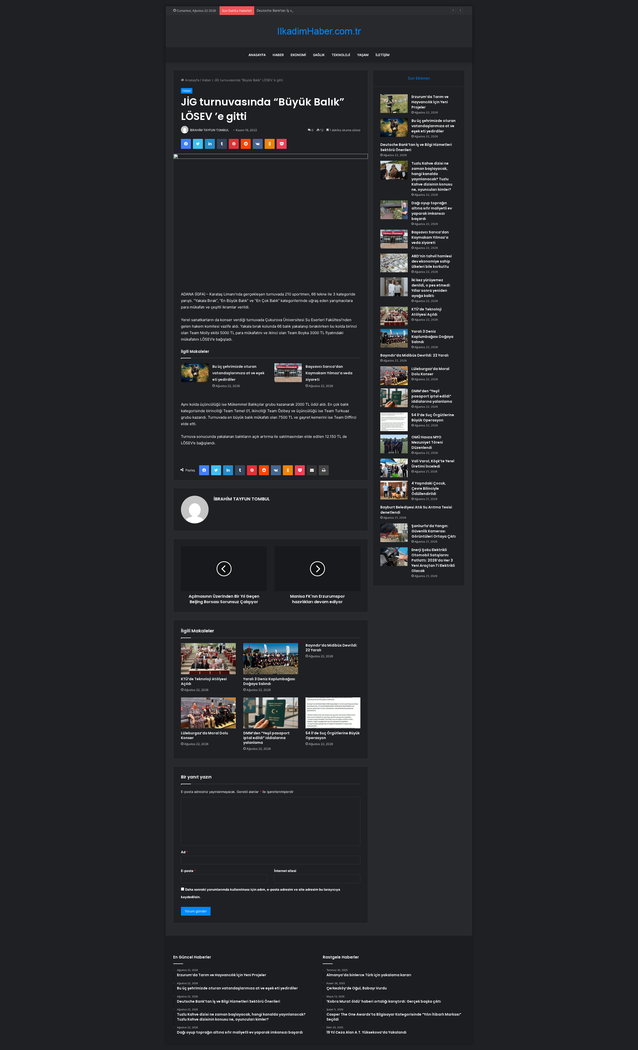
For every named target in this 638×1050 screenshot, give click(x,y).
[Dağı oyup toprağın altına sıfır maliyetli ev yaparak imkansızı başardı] (394, 209)
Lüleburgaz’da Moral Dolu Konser (204, 735)
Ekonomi (298, 55)
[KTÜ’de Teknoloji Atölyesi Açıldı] (208, 658)
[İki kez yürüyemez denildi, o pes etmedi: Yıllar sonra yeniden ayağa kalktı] (394, 287)
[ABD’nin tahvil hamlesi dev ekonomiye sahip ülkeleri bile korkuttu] (394, 263)
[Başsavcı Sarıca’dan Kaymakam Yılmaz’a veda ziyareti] (288, 372)
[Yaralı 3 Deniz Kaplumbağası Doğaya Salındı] (270, 658)
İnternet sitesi (285, 871)
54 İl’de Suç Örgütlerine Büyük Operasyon (333, 735)
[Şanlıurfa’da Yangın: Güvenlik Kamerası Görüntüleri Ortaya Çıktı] (394, 532)
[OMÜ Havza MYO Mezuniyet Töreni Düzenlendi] (394, 444)
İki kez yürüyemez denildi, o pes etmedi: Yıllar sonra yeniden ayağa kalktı (431, 288)
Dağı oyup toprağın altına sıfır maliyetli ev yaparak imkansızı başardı (431, 210)
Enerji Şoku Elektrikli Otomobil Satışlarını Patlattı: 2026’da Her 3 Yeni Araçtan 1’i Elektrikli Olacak (433, 560)
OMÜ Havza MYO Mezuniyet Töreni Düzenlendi (427, 442)
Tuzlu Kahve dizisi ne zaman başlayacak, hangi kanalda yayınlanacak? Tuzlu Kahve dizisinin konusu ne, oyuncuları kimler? (431, 176)
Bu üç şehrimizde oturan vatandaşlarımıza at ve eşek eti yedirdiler (238, 373)
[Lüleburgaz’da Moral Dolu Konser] (208, 712)
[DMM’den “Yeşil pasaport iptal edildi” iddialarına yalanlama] (270, 712)
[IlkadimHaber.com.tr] (319, 31)
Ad (184, 852)
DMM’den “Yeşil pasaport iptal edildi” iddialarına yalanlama (266, 738)
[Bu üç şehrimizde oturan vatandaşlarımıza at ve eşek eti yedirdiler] (195, 372)
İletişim (383, 55)
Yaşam (363, 55)
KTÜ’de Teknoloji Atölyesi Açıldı (204, 681)
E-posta (188, 871)
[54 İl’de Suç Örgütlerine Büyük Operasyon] (333, 712)
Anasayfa (257, 55)
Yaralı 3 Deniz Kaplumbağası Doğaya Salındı (269, 681)
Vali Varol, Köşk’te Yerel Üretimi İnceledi (432, 464)
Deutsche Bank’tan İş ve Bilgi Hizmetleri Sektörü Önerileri (301, 10)
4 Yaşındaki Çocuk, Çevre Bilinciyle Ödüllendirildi (428, 488)
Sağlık (319, 55)
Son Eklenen (419, 78)
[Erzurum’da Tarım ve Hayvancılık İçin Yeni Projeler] (394, 103)
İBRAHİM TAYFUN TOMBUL (209, 130)
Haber (278, 55)
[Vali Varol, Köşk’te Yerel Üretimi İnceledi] (394, 468)
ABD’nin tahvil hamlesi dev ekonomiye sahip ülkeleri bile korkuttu (431, 261)
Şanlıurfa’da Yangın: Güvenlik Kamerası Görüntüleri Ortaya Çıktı (433, 531)
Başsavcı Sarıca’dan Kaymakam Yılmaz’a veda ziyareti (329, 373)
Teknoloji (341, 55)
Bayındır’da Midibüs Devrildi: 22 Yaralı (331, 648)
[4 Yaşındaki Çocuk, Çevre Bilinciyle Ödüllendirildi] (394, 490)
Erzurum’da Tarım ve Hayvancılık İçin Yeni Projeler (430, 102)
